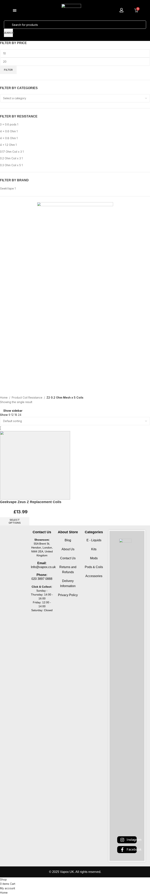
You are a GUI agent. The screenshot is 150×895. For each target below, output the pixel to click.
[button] (15, 10)
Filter (8, 69)
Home (4, 397)
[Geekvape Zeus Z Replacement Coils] (35, 465)
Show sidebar (12, 410)
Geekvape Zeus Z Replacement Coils (30, 502)
